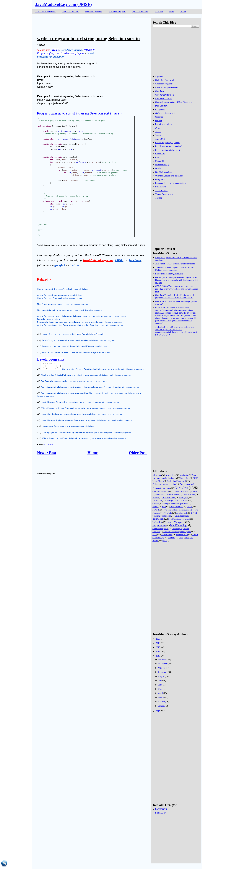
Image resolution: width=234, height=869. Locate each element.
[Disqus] (92, 564)
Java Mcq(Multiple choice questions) (178, 510)
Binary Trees (185, 478)
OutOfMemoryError (164, 172)
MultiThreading (162, 164)
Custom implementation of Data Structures (173, 102)
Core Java (48, 444)
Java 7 (158, 131)
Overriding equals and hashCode (169, 176)
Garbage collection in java (166, 113)
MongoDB (160, 161)
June (160, 685)
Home (92, 452)
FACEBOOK (161, 809)
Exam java (183, 497)
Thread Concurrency (164, 194)
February (162, 702)
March (161, 697)
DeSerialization (168, 497)
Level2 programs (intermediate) (168, 146)
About (183, 11)
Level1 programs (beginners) (167, 142)
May (160, 689)
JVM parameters (176, 506)
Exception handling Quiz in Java (169, 274)
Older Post (138, 452)
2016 (158, 656)
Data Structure (161, 106)
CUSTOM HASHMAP (45, 11)
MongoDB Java (159, 525)
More (171, 11)
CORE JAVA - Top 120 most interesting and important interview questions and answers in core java (176, 288)
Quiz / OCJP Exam (140, 11)
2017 (158, 651)
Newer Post (46, 452)
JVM (157, 128)
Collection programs (164, 84)
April (160, 693)
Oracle (158, 168)
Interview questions (163, 124)
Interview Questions (93, 11)
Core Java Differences (164, 95)
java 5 (164, 541)
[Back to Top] (4, 864)
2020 (158, 639)
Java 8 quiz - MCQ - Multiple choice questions (175, 264)
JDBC (155, 506)
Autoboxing (184, 475)
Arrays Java (170, 475)
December (162, 659)
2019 (158, 643)
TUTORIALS (161, 190)
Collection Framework (164, 80)
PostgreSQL (160, 179)
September (162, 672)
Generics (159, 117)
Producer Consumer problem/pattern (170, 183)
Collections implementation (166, 87)
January (161, 706)
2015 (158, 711)
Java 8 (158, 135)
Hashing (158, 120)
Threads (158, 198)
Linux (157, 157)
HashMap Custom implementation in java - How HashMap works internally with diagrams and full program (176, 280)
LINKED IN (160, 813)
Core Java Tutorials (70, 11)
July (160, 680)
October (161, 668)
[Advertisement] (86, 24)
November (162, 663)
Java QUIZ (160, 139)
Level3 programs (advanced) (167, 150)
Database (159, 11)
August (161, 676)
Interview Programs (117, 11)
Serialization (160, 187)
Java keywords (181, 513)
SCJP (154, 534)
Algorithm (159, 76)
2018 (158, 647)
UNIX (181, 538)
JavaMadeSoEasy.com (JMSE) (63, 4)
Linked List (160, 154)
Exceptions (160, 109)
